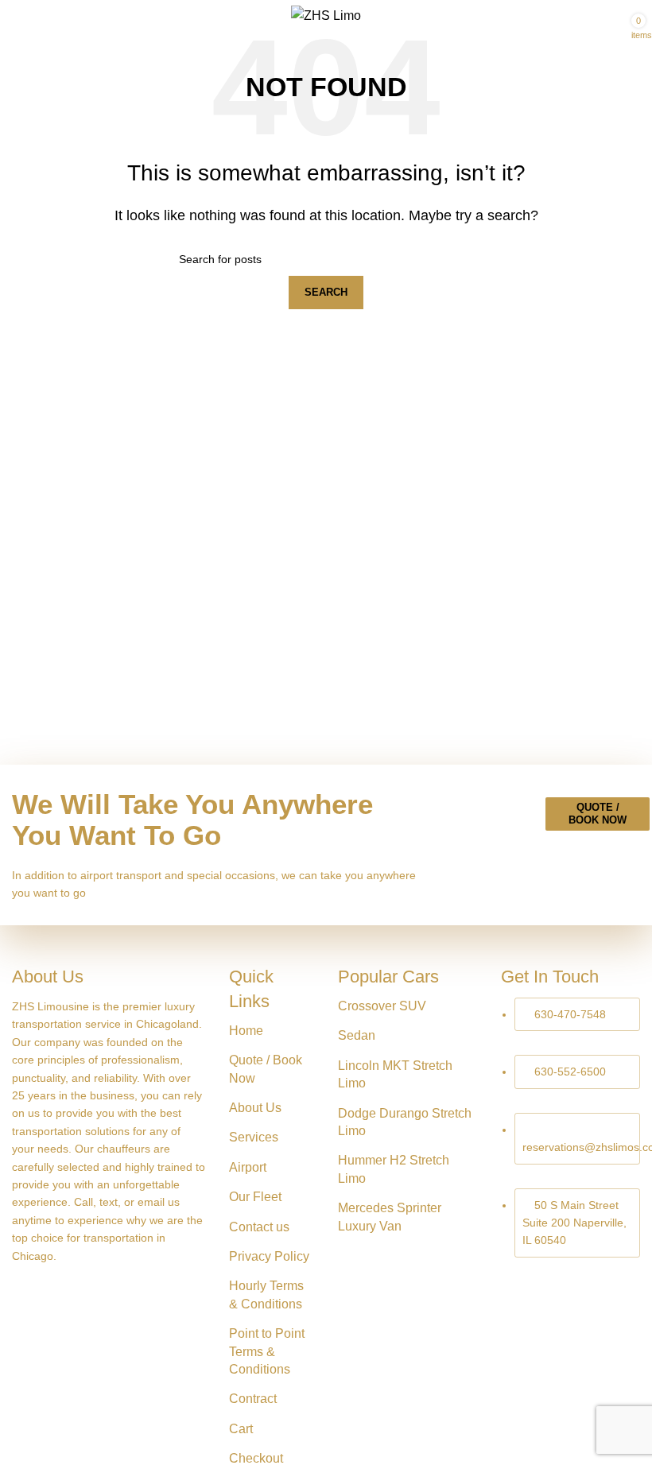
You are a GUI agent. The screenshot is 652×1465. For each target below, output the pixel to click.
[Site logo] (326, 14)
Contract (253, 1398)
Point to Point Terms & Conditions (267, 1351)
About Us (255, 1107)
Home (246, 1030)
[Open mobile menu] (18, 16)
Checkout (256, 1458)
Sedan (356, 1035)
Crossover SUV (382, 1006)
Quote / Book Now (598, 813)
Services (253, 1137)
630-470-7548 (570, 1014)
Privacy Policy (269, 1256)
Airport (247, 1167)
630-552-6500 (570, 1071)
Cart (241, 1429)
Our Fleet (255, 1196)
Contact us (259, 1227)
